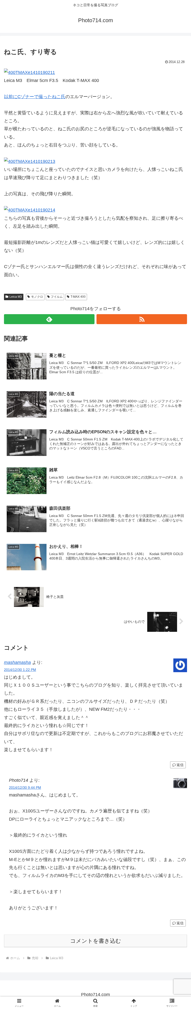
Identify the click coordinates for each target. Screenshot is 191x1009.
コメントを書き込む (95, 941)
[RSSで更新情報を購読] (141, 319)
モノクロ (37, 296)
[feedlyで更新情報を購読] (49, 319)
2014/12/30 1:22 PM (20, 670)
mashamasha (17, 662)
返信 (180, 923)
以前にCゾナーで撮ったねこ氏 (34, 96)
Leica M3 (15, 296)
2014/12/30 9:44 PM (25, 788)
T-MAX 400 (78, 296)
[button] (176, 772)
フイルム (57, 296)
